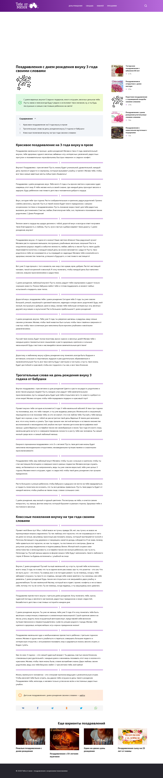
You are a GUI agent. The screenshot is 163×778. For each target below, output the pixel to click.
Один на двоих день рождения (94, 749)
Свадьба (89, 6)
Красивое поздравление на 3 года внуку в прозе (45, 124)
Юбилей (100, 6)
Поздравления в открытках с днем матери (133, 83)
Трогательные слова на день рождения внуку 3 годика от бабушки (53, 128)
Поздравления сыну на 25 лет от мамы (131, 749)
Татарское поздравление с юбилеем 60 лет (133, 68)
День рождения (75, 6)
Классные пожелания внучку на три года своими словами (49, 133)
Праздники (112, 6)
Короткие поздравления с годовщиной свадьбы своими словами (136, 99)
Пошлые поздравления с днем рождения (29, 749)
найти (82, 695)
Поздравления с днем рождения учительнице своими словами (136, 114)
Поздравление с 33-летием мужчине (64, 755)
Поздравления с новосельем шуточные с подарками (136, 130)
